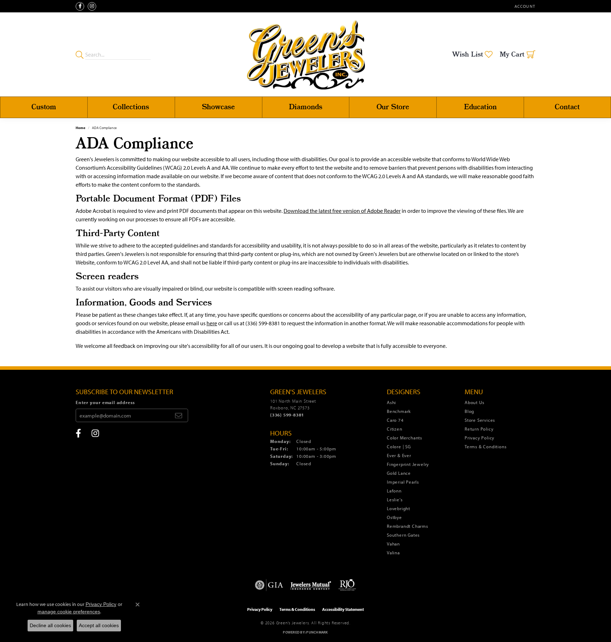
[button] (524, 6)
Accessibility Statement (343, 609)
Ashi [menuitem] (391, 402)
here (211, 323)
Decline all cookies (50, 625)
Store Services (480, 420)
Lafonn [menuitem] (394, 491)
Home (80, 128)
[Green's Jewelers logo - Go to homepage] (305, 54)
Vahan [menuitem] (393, 544)
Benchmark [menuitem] (399, 411)
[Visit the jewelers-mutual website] (310, 585)
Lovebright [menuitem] (398, 508)
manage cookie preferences (68, 611)
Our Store (393, 107)
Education (480, 107)
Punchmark (317, 632)
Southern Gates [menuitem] (403, 535)
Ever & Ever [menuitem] (399, 455)
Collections (131, 107)
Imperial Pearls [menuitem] (403, 482)
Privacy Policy (479, 437)
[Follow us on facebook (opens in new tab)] (80, 6)
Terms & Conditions (485, 446)
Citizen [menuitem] (394, 429)
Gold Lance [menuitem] (399, 473)
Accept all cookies (99, 625)
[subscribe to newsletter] (178, 415)
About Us (474, 402)
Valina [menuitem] (393, 552)
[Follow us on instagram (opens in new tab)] (92, 6)
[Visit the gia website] (269, 585)
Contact (567, 107)
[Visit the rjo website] (347, 585)
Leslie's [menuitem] (394, 499)
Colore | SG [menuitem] (399, 446)
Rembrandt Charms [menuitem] (407, 526)
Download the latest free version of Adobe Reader (342, 210)
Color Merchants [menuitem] (404, 437)
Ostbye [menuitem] (394, 517)
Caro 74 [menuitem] (395, 420)
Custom (43, 107)
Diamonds (305, 107)
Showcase (218, 107)
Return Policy (479, 429)
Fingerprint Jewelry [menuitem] (408, 464)
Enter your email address (105, 402)
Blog (469, 411)
